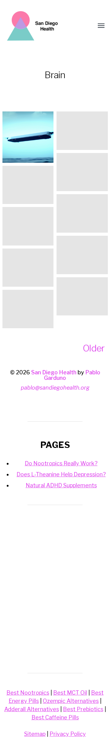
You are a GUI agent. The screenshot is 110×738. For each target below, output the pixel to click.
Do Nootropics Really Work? (61, 463)
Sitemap (35, 734)
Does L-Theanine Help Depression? (61, 474)
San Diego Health (53, 372)
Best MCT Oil (70, 692)
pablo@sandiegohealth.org (55, 387)
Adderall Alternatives (31, 709)
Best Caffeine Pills (55, 717)
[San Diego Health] (43, 26)
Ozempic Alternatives (71, 701)
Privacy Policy (68, 734)
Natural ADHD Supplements (61, 485)
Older (94, 348)
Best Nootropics (27, 692)
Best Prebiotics (83, 709)
